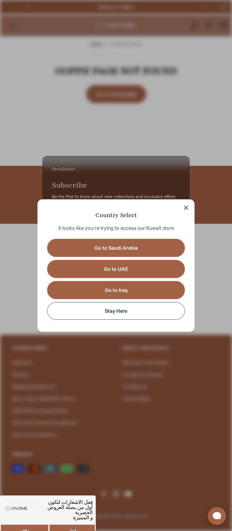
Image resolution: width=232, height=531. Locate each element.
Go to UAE (116, 269)
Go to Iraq (116, 290)
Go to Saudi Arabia (116, 248)
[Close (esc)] (186, 207)
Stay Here (116, 311)
